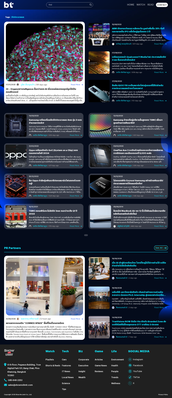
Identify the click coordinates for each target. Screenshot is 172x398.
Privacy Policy (163, 394)
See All (159, 248)
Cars (64, 359)
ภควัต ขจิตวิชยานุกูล (123, 72)
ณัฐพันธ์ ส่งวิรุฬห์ (123, 226)
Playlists (50, 359)
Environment (117, 359)
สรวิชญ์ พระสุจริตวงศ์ (123, 43)
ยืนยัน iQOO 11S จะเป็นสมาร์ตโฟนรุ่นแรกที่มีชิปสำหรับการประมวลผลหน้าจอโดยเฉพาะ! (137, 87)
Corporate (83, 359)
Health (114, 365)
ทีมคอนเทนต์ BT (121, 278)
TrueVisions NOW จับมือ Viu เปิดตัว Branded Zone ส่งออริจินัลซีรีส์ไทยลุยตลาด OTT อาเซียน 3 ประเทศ (139, 323)
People (114, 371)
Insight (81, 371)
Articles (99, 359)
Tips (64, 389)
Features (66, 365)
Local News (68, 377)
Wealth (81, 377)
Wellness (115, 383)
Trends (114, 377)
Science (66, 383)
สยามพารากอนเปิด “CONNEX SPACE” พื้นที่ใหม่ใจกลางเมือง (35, 323)
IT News (66, 371)
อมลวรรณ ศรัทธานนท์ (29, 319)
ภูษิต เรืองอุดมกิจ (28, 84)
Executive (83, 365)
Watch (141, 4)
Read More (75, 85)
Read (150, 4)
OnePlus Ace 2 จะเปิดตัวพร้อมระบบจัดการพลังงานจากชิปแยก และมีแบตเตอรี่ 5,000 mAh (138, 152)
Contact (162, 5)
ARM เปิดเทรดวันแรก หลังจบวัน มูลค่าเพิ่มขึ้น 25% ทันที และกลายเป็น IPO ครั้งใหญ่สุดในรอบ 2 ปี (138, 30)
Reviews (99, 371)
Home (130, 4)
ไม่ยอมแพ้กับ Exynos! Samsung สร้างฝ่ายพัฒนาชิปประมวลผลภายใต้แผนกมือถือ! (138, 182)
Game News (101, 365)
